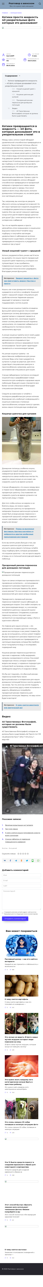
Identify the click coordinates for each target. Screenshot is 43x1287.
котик (5, 848)
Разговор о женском (21, 3)
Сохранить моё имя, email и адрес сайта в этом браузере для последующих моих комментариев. (21, 913)
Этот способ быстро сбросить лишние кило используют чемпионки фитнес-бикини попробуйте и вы (18, 1208)
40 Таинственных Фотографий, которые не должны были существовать (25, 113)
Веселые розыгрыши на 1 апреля (19, 825)
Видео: (15, 108)
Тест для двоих (11, 829)
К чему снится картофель (16, 999)
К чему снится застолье (15, 1250)
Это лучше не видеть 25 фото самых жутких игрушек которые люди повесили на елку (21, 1039)
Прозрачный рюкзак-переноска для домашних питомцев (22, 102)
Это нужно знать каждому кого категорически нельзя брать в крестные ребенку (19, 1082)
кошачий (13, 848)
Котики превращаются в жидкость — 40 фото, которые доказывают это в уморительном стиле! (21, 83)
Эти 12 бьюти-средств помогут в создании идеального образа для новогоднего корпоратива (20, 1164)
